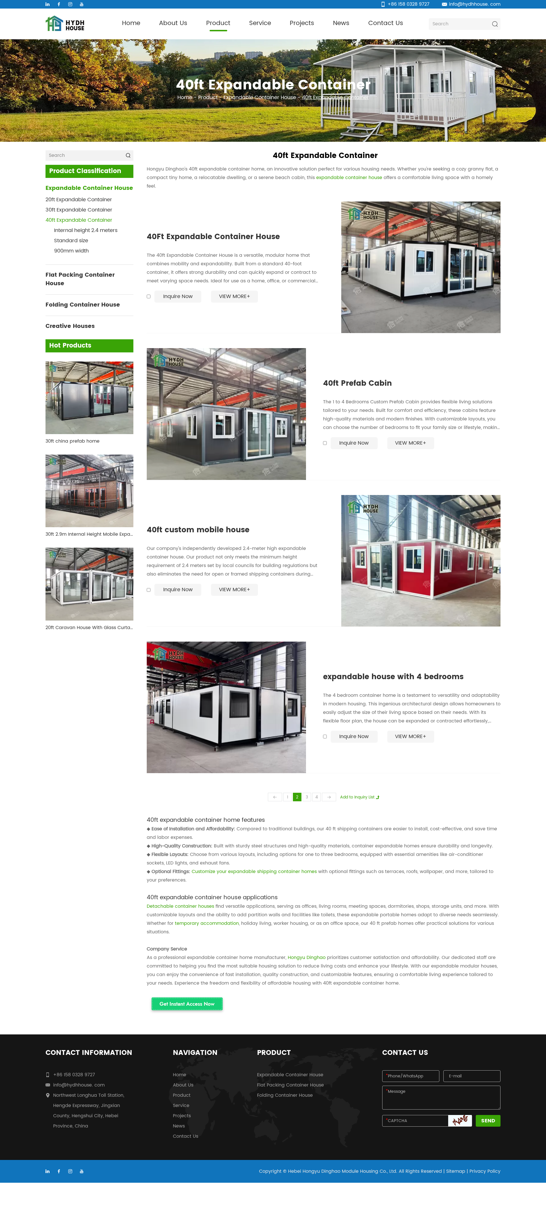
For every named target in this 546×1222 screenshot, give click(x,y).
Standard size (71, 241)
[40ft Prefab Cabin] (226, 414)
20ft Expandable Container (79, 200)
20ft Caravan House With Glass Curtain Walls (89, 627)
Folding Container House (83, 305)
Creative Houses (70, 326)
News (341, 23)
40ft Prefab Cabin (357, 384)
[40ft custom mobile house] (420, 561)
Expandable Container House (260, 97)
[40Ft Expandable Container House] (420, 267)
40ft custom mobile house (198, 530)
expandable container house (349, 177)
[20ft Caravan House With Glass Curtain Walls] (89, 584)
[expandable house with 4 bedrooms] (226, 707)
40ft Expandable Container (79, 220)
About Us (173, 23)
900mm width (71, 251)
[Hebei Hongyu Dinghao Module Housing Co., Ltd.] (65, 23)
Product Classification (85, 171)
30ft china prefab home (73, 441)
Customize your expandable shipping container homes (254, 871)
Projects (302, 23)
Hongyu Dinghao (307, 957)
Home (131, 23)
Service (260, 23)
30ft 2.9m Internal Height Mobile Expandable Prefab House (89, 534)
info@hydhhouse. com (474, 4)
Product (218, 23)
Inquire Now (178, 296)
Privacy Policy (485, 1171)
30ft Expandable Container (79, 210)
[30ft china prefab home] (89, 398)
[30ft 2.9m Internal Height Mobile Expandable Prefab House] (89, 491)
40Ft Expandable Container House (213, 237)
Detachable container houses (180, 906)
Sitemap (455, 1171)
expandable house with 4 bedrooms (393, 677)
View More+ (234, 296)
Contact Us (385, 23)
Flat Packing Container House (80, 279)
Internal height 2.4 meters (85, 230)
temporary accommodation (207, 923)
